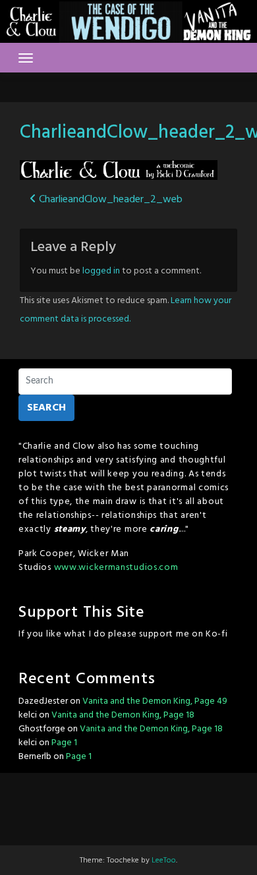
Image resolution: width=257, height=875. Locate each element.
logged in (101, 271)
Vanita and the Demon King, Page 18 (122, 715)
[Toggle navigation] (26, 58)
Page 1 (64, 742)
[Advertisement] (128, 806)
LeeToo (164, 860)
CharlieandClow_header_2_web (109, 199)
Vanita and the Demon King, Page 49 (154, 701)
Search (46, 407)
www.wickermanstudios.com (116, 567)
